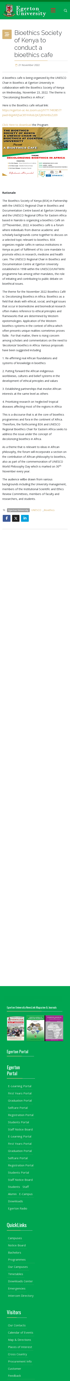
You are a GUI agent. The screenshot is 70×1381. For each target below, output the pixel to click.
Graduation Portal (20, 1100)
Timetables (15, 1274)
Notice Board (17, 1245)
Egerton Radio (17, 1208)
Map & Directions (19, 1340)
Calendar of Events (20, 1332)
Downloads (15, 1201)
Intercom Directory (21, 1295)
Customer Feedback (14, 1372)
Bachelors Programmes (17, 1255)
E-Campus (26, 1194)
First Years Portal (20, 1093)
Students (14, 1187)
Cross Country (17, 1354)
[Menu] (53, 10)
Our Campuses (18, 1267)
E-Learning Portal (19, 1086)
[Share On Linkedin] (25, 518)
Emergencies (16, 1288)
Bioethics (49, 510)
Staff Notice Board (20, 1129)
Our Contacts (17, 1325)
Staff (26, 1187)
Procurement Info (20, 1361)
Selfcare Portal (18, 1108)
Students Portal (18, 1122)
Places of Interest (20, 1347)
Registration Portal (20, 1115)
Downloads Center (20, 1281)
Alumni (12, 1194)
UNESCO (36, 510)
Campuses (15, 1238)
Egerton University (18, 510)
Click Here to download (17, 125)
